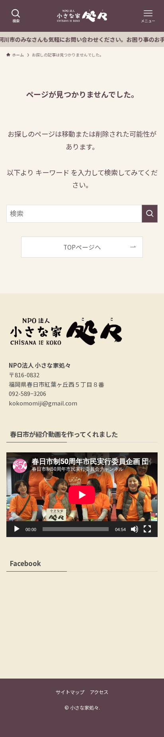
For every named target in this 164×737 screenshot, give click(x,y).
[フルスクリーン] (147, 529)
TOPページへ (82, 246)
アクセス (99, 692)
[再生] (17, 529)
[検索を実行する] (150, 214)
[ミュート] (135, 529)
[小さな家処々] (82, 16)
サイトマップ (70, 692)
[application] (81, 494)
